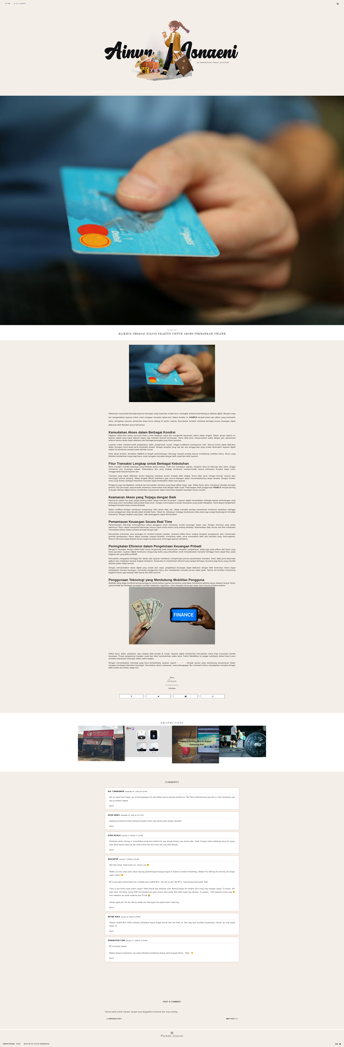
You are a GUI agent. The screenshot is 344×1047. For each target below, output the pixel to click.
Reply (111, 806)
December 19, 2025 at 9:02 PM (136, 791)
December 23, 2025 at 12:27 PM (132, 815)
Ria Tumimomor (116, 791)
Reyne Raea (114, 916)
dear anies (114, 815)
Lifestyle (172, 688)
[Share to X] (158, 696)
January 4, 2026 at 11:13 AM (132, 835)
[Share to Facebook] (131, 696)
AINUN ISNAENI (9, 1044)
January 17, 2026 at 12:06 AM (136, 940)
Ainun (172, 681)
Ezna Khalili (114, 835)
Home (8, 4)
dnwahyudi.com (116, 940)
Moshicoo (45, 1044)
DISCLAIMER (20, 4)
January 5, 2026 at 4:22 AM (129, 859)
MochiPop (113, 859)
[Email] (186, 696)
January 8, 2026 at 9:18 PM (131, 917)
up (337, 1044)
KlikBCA (182, 663)
